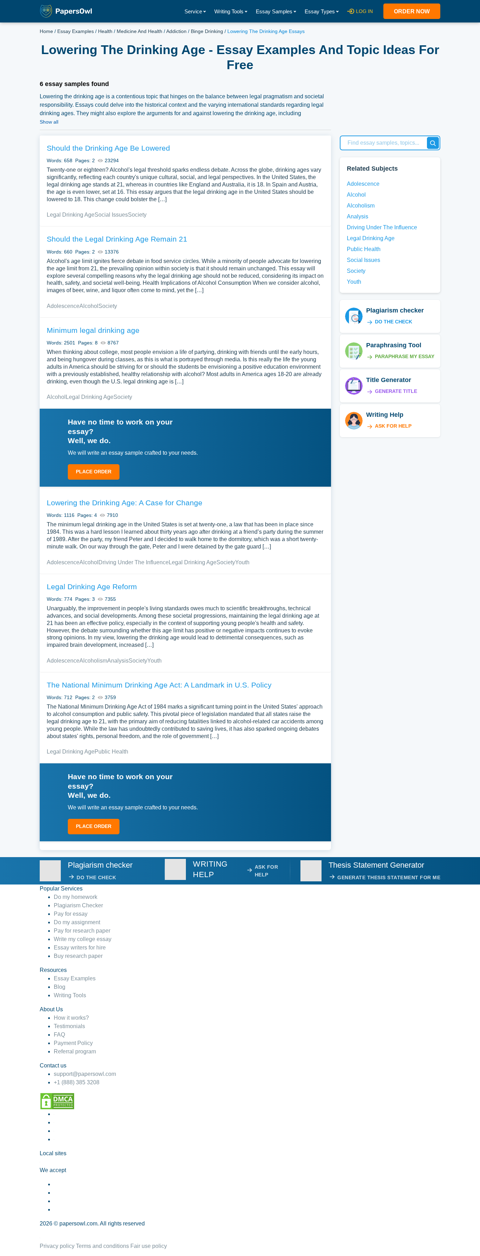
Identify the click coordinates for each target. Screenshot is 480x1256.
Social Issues (111, 215)
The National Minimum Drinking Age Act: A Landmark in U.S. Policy (159, 685)
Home (46, 31)
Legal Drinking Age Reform (92, 587)
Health (105, 31)
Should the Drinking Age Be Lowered (108, 148)
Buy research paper (78, 956)
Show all (49, 122)
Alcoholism (93, 661)
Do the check (393, 321)
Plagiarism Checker (78, 905)
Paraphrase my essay (404, 356)
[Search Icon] (433, 143)
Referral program (75, 1051)
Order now (412, 11)
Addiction (176, 31)
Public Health (111, 752)
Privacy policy (57, 1246)
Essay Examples (75, 31)
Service (193, 11)
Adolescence (63, 306)
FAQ (59, 1035)
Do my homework (75, 897)
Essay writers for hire (80, 948)
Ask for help (393, 426)
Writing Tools (229, 11)
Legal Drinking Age (71, 215)
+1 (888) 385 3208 (76, 1082)
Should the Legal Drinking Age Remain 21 (117, 239)
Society (137, 215)
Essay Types (320, 11)
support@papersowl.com (85, 1074)
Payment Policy (73, 1043)
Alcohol (88, 306)
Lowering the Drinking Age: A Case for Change (124, 503)
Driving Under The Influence (133, 562)
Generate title (396, 391)
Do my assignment (77, 922)
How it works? (71, 1018)
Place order (93, 471)
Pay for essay (70, 914)
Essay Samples (274, 11)
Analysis (118, 661)
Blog (59, 987)
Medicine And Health (139, 31)
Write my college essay (82, 939)
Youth (242, 562)
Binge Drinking (207, 31)
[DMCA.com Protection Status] (57, 1101)
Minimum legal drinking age (93, 330)
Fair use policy (148, 1246)
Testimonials (69, 1026)
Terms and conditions (102, 1246)
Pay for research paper (82, 931)
